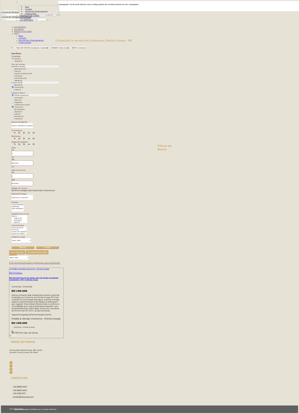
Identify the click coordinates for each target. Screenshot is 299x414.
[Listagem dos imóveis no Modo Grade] (10, 254)
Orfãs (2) (17, 114)
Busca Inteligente (19, 122)
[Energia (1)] (19, 220)
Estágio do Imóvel (19, 188)
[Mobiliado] (18, 207)
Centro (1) (17, 100)
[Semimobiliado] (18, 205)
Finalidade (16, 56)
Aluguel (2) (18, 61)
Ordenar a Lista (18, 237)
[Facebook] (28, 362)
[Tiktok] (28, 372)
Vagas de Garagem (19, 142)
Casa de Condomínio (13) (23, 73)
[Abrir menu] (10, 24)
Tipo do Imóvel (18, 64)
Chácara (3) (18, 76)
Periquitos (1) (18, 116)
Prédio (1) (17, 90)
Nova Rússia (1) (19, 109)
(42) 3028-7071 (19, 393)
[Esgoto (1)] (19, 218)
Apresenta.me (12, 409)
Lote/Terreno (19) (20, 78)
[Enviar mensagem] (59, 15)
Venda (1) (17, 59)
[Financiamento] (19, 228)
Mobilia (14, 202)
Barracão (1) (18, 85)
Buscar (23, 247)
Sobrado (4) (18, 80)
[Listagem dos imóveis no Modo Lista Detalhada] (13, 254)
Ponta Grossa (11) (21, 95)
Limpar (47, 247)
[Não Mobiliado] (18, 209)
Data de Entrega (18, 194)
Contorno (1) (18, 107)
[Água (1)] (19, 222)
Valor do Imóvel (18, 170)
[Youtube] (28, 369)
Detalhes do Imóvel (20, 214)
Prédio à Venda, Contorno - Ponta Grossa (36, 319)
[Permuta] (19, 230)
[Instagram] (28, 366)
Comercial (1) (18, 87)
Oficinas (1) (18, 112)
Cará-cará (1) (18, 98)
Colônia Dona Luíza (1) (22, 105)
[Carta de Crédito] (19, 234)
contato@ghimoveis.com (23, 397)
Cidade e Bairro (18, 93)
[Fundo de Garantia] (19, 232)
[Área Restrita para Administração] (48, 409)
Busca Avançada (17, 252)
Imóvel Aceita (17, 225)
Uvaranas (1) (18, 119)
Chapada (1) (18, 102)
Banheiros (15, 136)
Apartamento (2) (20, 69)
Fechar (296, 2)
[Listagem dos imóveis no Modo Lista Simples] (15, 254)
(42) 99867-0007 (20, 387)
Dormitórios (16, 130)
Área (13, 148)
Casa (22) (17, 71)
